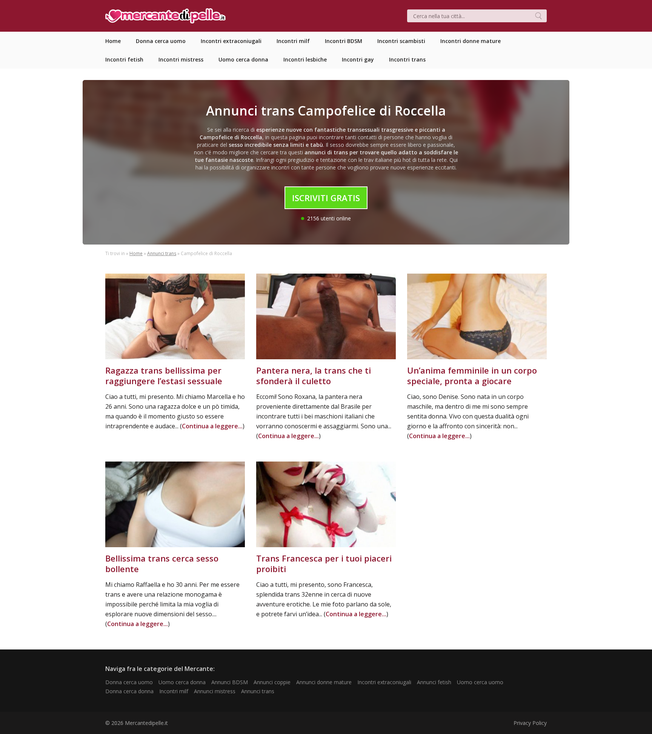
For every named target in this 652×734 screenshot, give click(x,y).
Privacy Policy (530, 722)
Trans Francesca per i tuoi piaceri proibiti (324, 563)
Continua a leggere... (212, 426)
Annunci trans (161, 253)
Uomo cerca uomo (480, 682)
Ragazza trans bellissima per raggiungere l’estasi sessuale (163, 375)
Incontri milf (173, 691)
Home (136, 253)
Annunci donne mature (324, 682)
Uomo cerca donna (182, 682)
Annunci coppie (272, 682)
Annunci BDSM (229, 682)
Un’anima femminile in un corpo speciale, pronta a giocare (472, 375)
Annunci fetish (434, 682)
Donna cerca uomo (129, 682)
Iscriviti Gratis (326, 197)
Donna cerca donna (129, 691)
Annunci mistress (214, 691)
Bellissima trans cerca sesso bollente (161, 563)
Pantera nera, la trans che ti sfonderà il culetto (313, 375)
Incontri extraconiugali (384, 682)
